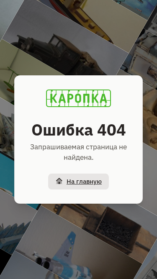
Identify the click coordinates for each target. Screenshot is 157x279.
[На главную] (78, 98)
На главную (84, 181)
